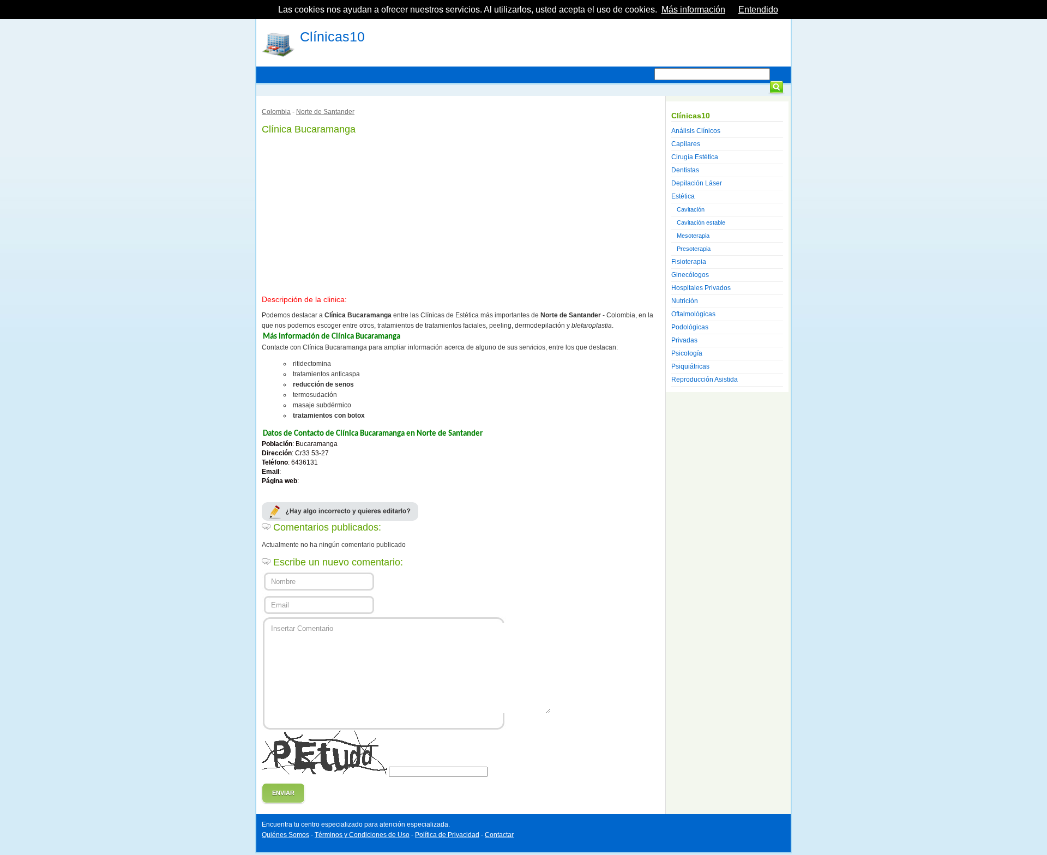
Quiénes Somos (285, 835)
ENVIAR (283, 793)
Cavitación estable (701, 222)
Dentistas (685, 170)
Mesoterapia (693, 235)
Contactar (499, 835)
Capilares (685, 144)
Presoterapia (694, 248)
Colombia (276, 112)
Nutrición (684, 301)
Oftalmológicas (693, 314)
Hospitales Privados (701, 288)
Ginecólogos (690, 275)
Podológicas (689, 327)
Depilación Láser (696, 183)
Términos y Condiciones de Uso (362, 835)
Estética (683, 196)
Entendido (758, 9)
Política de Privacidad (447, 835)
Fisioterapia (688, 262)
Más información (693, 9)
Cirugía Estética (694, 157)
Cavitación (691, 209)
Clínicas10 (332, 36)
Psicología (686, 353)
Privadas (684, 340)
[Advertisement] (461, 212)
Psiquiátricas (690, 366)
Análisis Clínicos (695, 131)
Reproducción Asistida (704, 379)
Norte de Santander (325, 112)
